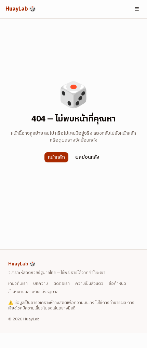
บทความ (40, 284)
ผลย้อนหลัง (87, 157)
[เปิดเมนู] (137, 9)
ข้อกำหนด (117, 284)
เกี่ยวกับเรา (18, 284)
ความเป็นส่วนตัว (89, 284)
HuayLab (20, 9)
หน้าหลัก (56, 157)
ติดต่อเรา (61, 284)
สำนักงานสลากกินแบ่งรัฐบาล (33, 292)
